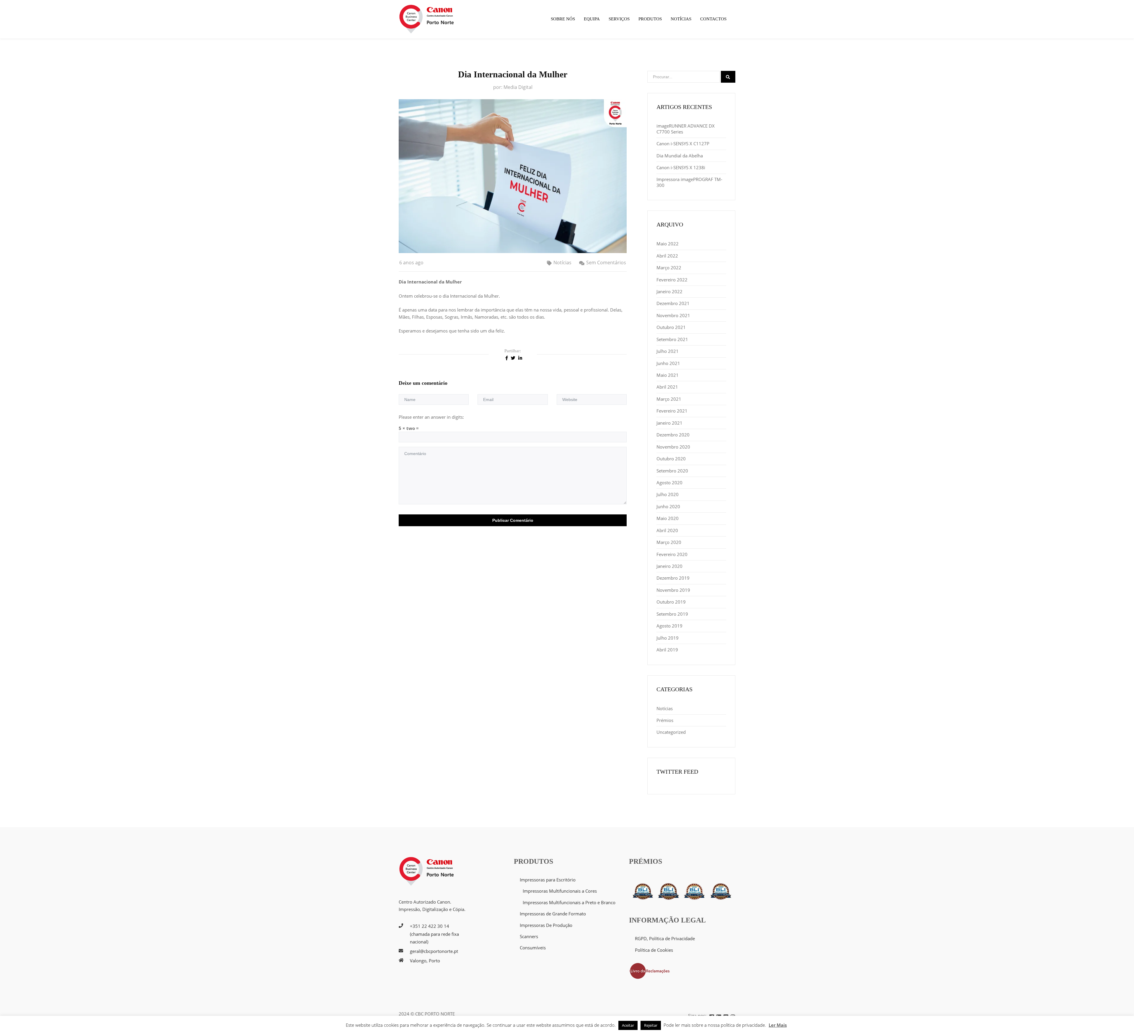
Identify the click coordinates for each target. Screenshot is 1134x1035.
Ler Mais (778, 1025)
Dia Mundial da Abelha (679, 156)
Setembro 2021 (672, 339)
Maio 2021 (667, 375)
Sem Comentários (606, 262)
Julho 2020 (667, 494)
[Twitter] (513, 358)
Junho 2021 (668, 363)
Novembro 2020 (673, 447)
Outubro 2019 (671, 602)
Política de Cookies (654, 950)
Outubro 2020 (671, 459)
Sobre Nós (563, 19)
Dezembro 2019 (673, 578)
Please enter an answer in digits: (431, 417)
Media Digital (518, 87)
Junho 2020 (668, 506)
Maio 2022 (667, 244)
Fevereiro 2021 (671, 411)
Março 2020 (668, 542)
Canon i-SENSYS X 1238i (680, 167)
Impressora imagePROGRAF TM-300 (689, 182)
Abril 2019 (667, 650)
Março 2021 (668, 399)
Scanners (529, 936)
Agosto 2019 (669, 626)
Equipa (592, 19)
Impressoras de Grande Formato (553, 914)
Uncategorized (671, 732)
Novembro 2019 (673, 590)
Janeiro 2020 (669, 566)
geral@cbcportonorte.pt (434, 951)
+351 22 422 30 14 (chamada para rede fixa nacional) (434, 934)
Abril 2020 (667, 530)
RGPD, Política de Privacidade (665, 938)
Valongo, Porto (425, 961)
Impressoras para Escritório (548, 880)
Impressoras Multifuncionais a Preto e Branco (569, 902)
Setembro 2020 (672, 471)
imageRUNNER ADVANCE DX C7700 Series (685, 129)
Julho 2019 (667, 638)
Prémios (664, 720)
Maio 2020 (667, 518)
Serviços (619, 19)
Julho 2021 (667, 351)
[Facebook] (506, 358)
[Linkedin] (520, 358)
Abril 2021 (667, 387)
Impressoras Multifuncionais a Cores (560, 891)
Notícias (681, 19)
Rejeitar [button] (650, 1025)
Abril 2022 (667, 256)
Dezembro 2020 (673, 435)
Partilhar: (512, 350)
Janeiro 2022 (669, 291)
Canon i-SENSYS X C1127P (682, 143)
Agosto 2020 (669, 482)
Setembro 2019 (672, 614)
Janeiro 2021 (669, 423)
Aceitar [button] (628, 1025)
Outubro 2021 (671, 327)
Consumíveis (533, 948)
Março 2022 (668, 267)
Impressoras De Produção (546, 925)
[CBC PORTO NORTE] (427, 19)
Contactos (713, 19)
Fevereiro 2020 (671, 554)
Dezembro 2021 (673, 303)
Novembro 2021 (673, 315)
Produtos (650, 19)
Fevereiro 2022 (671, 280)
